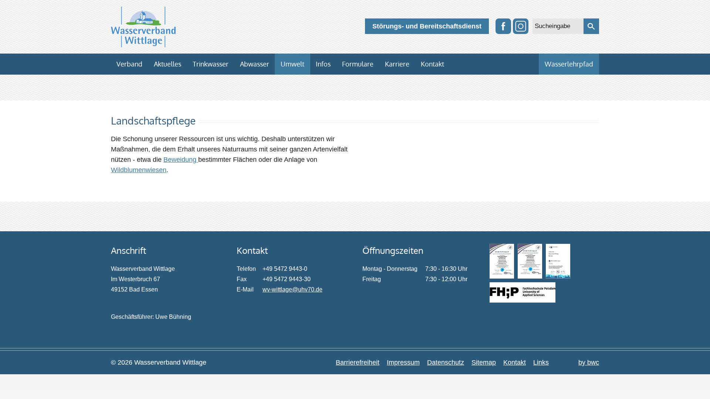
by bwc (588, 362)
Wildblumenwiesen (138, 170)
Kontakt (514, 362)
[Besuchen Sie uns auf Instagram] (520, 26)
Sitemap (483, 362)
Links (541, 362)
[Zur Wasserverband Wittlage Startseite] (143, 27)
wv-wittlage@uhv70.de (292, 289)
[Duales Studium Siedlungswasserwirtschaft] (522, 292)
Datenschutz (445, 362)
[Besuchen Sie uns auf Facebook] (503, 26)
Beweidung (180, 159)
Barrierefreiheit (357, 362)
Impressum (403, 362)
